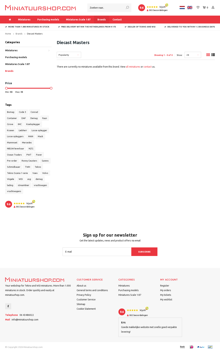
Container (12, 118)
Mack (40, 136)
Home (8, 34)
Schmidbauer (13, 167)
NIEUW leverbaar (15, 148)
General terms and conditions (92, 290)
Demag (34, 118)
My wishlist (166, 299)
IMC (20, 124)
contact (148, 66)
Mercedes (27, 142)
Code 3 (22, 112)
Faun (44, 118)
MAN (30, 136)
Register (164, 285)
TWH (27, 167)
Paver (39, 154)
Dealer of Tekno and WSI (142, 27)
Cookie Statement (86, 308)
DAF (23, 118)
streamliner (23, 185)
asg (29, 179)
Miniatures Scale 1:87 (78, 19)
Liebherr (23, 130)
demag (39, 179)
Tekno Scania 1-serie (17, 173)
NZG (31, 148)
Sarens (45, 160)
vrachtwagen (40, 185)
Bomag (10, 112)
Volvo (45, 173)
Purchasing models (48, 19)
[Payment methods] (182, 347)
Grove (10, 124)
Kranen (10, 130)
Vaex (35, 173)
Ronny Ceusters (29, 160)
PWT (28, 154)
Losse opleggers (15, 136)
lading (10, 185)
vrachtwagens (14, 191)
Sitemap (81, 304)
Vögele (10, 179)
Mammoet (12, 142)
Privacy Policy (84, 295)
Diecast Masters (34, 34)
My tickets (165, 295)
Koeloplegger (33, 124)
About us (81, 285)
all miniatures (133, 66)
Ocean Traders (14, 154)
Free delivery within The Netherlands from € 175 (88, 27)
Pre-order (12, 160)
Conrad (34, 112)
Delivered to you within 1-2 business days (191, 27)
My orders (165, 290)
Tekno (38, 167)
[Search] (127, 7)
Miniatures (24, 19)
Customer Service (86, 299)
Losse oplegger (39, 130)
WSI (21, 179)
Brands (101, 19)
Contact (117, 19)
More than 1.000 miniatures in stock (28, 27)
